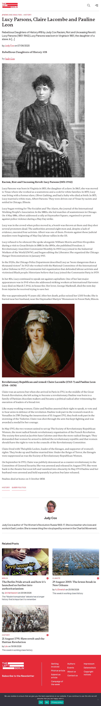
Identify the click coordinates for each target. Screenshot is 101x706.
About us (71, 671)
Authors (71, 663)
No (47, 702)
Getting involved (55, 665)
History (28, 15)
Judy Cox (9, 45)
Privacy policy (57, 702)
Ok (41, 702)
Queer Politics (19, 487)
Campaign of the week (57, 683)
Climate (56, 578)
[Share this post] (48, 578)
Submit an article (55, 676)
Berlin (5, 578)
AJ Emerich (60, 589)
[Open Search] (88, 5)
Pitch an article (58, 670)
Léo (6, 646)
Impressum (89, 663)
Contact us (72, 675)
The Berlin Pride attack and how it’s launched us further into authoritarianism (24, 585)
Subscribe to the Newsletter (18, 675)
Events (70, 667)
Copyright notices (88, 673)
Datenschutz (90, 667)
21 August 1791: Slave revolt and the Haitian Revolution (23, 640)
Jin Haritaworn (11, 592)
